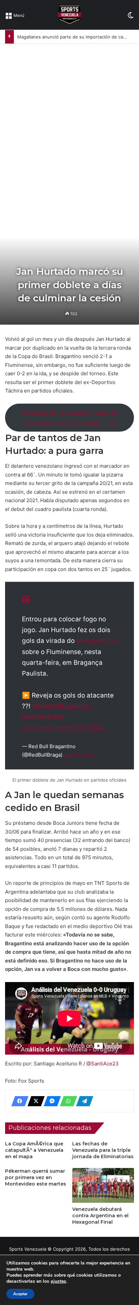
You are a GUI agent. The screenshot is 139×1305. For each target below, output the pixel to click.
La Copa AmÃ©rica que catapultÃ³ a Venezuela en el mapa (34, 1150)
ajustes (58, 1281)
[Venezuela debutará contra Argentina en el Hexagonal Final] (103, 1185)
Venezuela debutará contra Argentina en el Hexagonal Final (100, 1215)
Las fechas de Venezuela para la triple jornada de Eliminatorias (103, 1150)
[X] (34, 1101)
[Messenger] (50, 1101)
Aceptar (20, 1294)
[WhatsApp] (66, 1101)
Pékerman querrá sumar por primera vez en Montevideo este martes (35, 1177)
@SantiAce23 (102, 1063)
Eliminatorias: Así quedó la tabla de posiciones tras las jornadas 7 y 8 (69, 417)
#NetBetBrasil (43, 717)
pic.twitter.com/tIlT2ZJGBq (63, 728)
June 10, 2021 (80, 755)
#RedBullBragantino (62, 706)
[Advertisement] (69, 116)
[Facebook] (18, 1101)
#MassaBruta (96, 641)
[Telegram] (82, 1101)
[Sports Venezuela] (69, 15)
